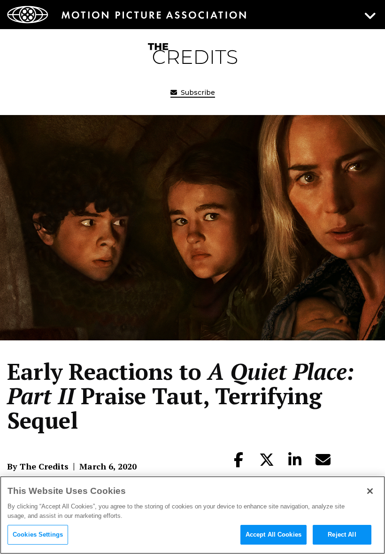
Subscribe (197, 92)
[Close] (370, 491)
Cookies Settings (38, 534)
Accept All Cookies (273, 534)
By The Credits (38, 466)
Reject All (342, 534)
